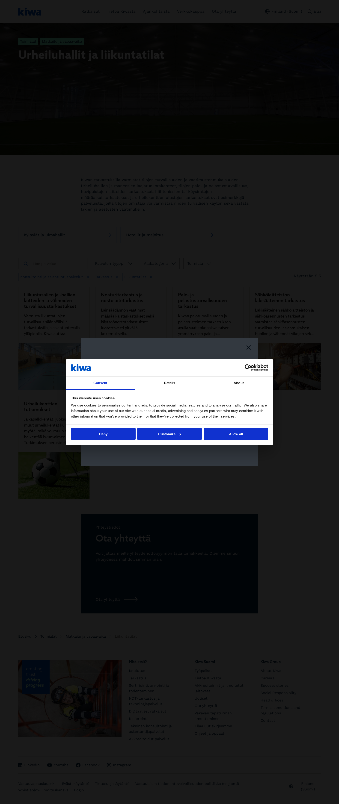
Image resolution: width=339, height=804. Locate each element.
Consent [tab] (100, 383)
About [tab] (239, 383)
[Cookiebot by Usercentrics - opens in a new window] (248, 367)
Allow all (236, 434)
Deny (103, 434)
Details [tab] (169, 383)
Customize (166, 434)
